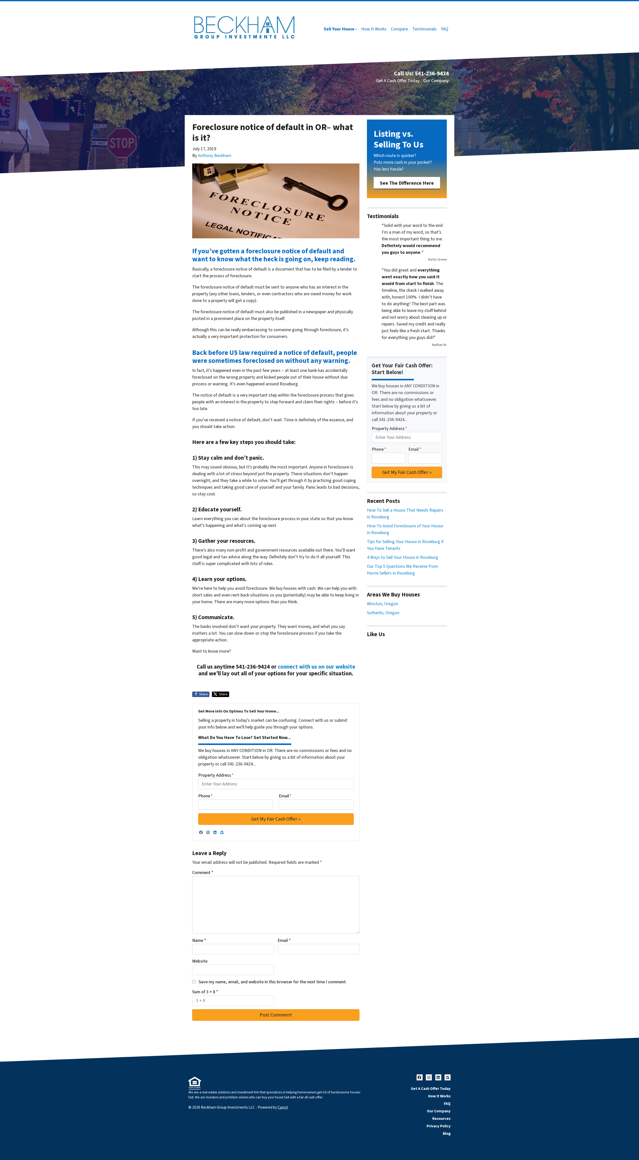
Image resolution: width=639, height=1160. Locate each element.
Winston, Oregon (382, 604)
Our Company (436, 81)
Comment (202, 873)
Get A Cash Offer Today (398, 81)
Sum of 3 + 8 (205, 992)
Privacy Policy (439, 1126)
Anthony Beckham (214, 155)
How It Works (373, 29)
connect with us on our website (316, 667)
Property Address (216, 775)
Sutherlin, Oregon (383, 613)
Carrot (283, 1107)
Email (285, 796)
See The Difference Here (407, 183)
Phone (205, 796)
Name (199, 940)
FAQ (444, 29)
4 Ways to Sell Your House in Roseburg (402, 557)
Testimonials (424, 29)
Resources (441, 1118)
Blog (447, 1133)
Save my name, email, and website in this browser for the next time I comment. (273, 982)
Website (199, 961)
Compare (399, 29)
